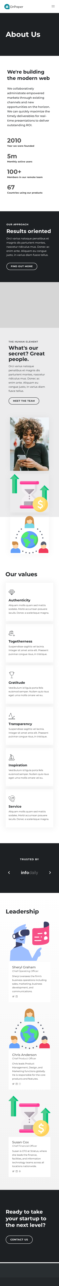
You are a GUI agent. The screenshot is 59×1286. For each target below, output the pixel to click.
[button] (9, 872)
